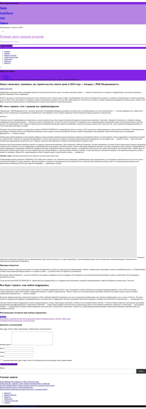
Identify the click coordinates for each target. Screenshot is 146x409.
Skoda (3, 8)
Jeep (2, 17)
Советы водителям (11, 57)
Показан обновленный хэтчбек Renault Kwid (16, 387)
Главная (7, 51)
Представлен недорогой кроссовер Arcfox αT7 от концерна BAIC (24, 389)
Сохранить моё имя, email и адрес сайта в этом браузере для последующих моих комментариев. (37, 360)
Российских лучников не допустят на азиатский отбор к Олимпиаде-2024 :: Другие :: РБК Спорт (35, 319)
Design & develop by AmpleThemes (25, 406)
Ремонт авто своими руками (22, 36)
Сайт (2, 356)
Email (2, 352)
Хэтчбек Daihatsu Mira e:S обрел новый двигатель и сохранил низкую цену (27, 385)
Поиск (2, 368)
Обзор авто (8, 59)
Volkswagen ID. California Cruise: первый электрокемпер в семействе (25, 383)
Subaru (4, 23)
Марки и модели (10, 55)
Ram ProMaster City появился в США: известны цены (19, 382)
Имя (2, 348)
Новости (7, 63)
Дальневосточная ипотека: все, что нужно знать (17, 321)
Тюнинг (7, 53)
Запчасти (7, 61)
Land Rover (6, 13)
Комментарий (5, 345)
